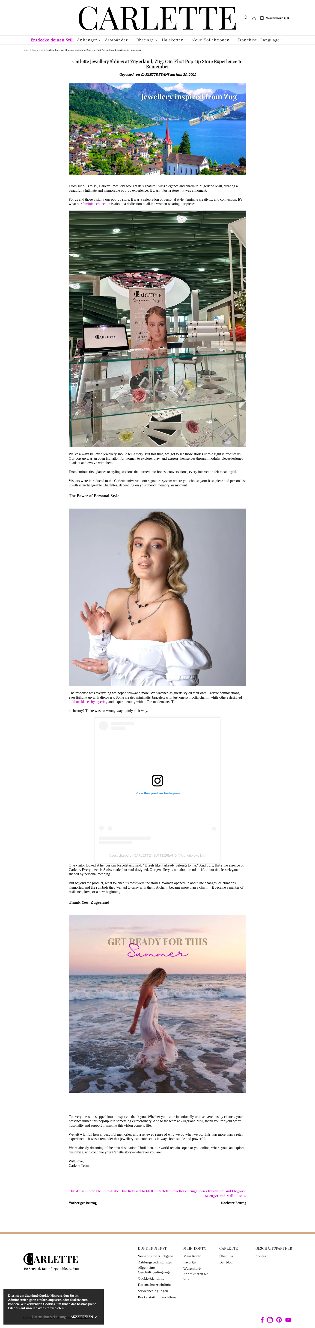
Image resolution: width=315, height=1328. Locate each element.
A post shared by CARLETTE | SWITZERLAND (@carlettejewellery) (158, 855)
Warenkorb (192, 1269)
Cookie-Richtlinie (151, 1278)
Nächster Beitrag (233, 1203)
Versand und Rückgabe (155, 1256)
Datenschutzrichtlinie (154, 1285)
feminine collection (96, 204)
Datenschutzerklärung (49, 1317)
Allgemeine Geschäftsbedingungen (155, 1270)
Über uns (226, 1256)
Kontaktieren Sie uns (195, 1276)
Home (26, 50)
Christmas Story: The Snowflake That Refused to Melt (111, 1191)
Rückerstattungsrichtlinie (157, 1297)
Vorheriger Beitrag (83, 1203)
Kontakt (262, 1256)
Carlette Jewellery (157, 17)
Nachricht (37, 50)
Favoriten (190, 1262)
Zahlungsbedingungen (155, 1262)
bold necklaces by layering (88, 702)
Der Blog (225, 1262)
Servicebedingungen (153, 1291)
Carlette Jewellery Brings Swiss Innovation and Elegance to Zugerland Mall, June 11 (202, 1193)
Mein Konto (192, 1256)
